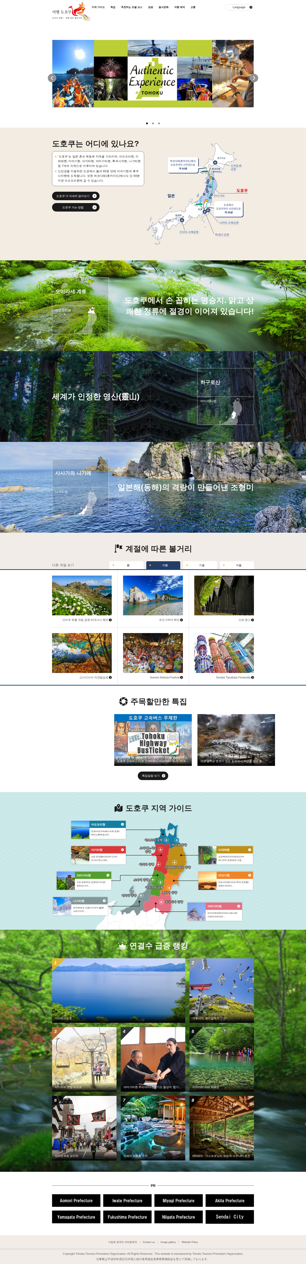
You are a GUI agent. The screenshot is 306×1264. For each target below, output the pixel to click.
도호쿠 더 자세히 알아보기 (73, 196)
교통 (193, 7)
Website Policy (190, 1242)
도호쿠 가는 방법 (73, 207)
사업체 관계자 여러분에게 (122, 1242)
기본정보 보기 (61, 571)
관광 (150, 7)
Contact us (149, 1242)
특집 (112, 7)
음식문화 (164, 7)
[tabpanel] (153, 73)
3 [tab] (160, 123)
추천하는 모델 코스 (131, 7)
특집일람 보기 (151, 775)
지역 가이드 (98, 7)
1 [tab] (148, 123)
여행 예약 (179, 7)
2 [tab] (154, 123)
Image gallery (168, 1242)
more (55, 262)
